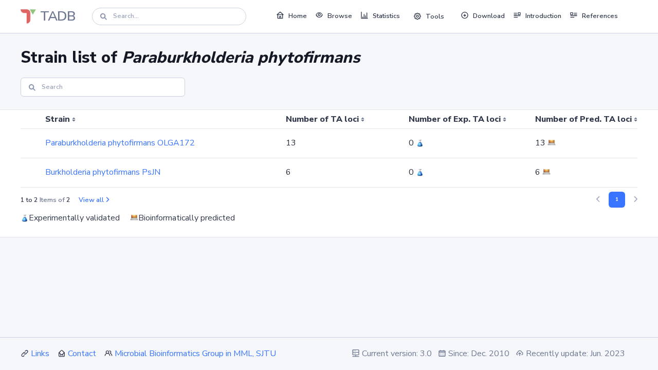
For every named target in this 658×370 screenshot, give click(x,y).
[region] (329, 149)
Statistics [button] (386, 16)
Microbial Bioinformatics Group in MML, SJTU (195, 353)
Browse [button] (339, 16)
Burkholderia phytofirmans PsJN (102, 172)
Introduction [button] (543, 16)
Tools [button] (435, 16)
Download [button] (489, 16)
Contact (82, 353)
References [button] (600, 16)
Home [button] (297, 16)
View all (91, 200)
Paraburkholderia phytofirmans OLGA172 (120, 143)
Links (40, 353)
